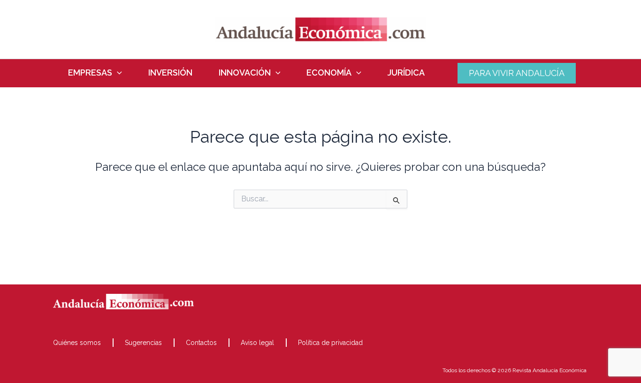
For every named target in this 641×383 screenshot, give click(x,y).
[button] (117, 72)
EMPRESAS (90, 72)
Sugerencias (143, 342)
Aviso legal (257, 342)
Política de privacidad (330, 342)
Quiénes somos (77, 342)
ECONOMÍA (328, 72)
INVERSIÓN (170, 72)
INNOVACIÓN (245, 72)
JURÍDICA (406, 72)
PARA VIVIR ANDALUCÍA (517, 73)
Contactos (201, 342)
